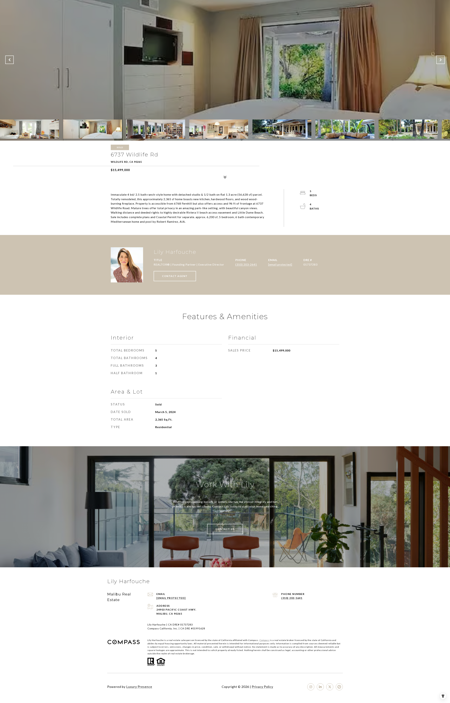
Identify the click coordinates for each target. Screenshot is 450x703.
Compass (264, 640)
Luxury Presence (139, 687)
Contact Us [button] (225, 528)
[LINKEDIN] (320, 686)
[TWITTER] (329, 686)
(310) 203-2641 (246, 264)
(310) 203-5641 (291, 597)
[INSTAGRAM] (310, 686)
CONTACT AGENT (175, 276)
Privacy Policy (262, 687)
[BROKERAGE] (339, 686)
